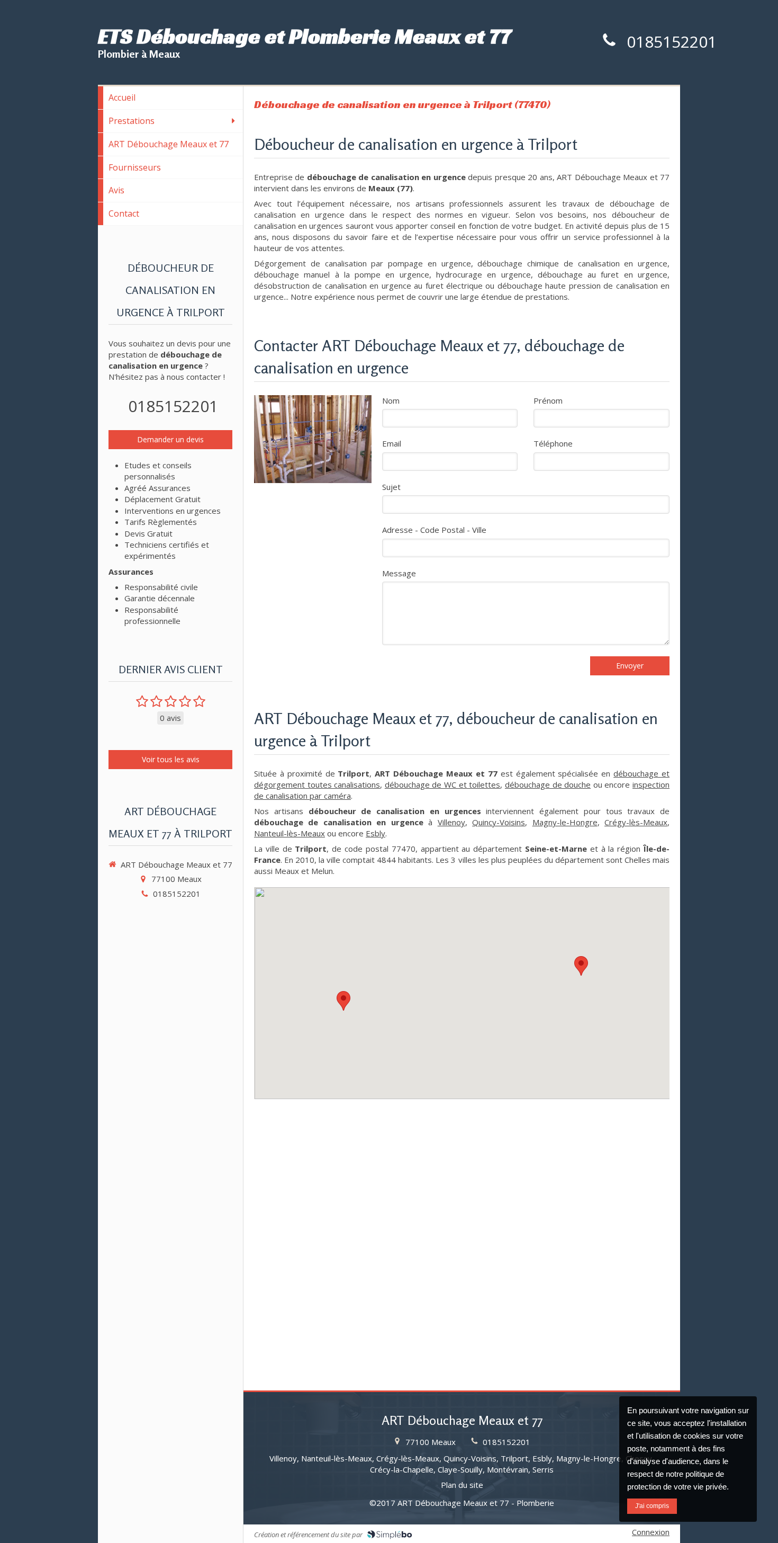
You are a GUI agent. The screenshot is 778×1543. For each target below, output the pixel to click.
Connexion (651, 1532)
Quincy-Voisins (498, 822)
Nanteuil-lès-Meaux (289, 833)
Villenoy (451, 822)
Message (399, 573)
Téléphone (553, 443)
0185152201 (672, 41)
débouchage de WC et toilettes (442, 784)
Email (391, 443)
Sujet (391, 486)
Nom (391, 400)
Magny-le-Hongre (565, 822)
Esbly (375, 833)
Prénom (548, 400)
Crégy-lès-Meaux (635, 822)
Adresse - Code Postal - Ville (434, 529)
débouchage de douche (548, 784)
